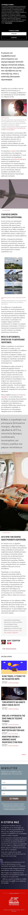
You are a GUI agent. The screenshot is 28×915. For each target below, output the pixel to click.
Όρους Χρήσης (8, 22)
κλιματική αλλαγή (18, 159)
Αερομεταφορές (11, 649)
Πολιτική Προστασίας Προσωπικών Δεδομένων (14, 809)
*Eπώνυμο (4, 788)
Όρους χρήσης (21, 808)
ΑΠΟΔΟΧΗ (14, 33)
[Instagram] (10, 643)
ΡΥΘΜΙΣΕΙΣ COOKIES (14, 30)
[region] (14, 20)
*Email (4, 793)
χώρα (24, 595)
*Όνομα (4, 782)
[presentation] (24, 755)
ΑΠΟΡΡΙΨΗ (14, 37)
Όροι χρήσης (17, 909)
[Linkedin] (8, 643)
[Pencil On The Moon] (14, 901)
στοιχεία (13, 151)
